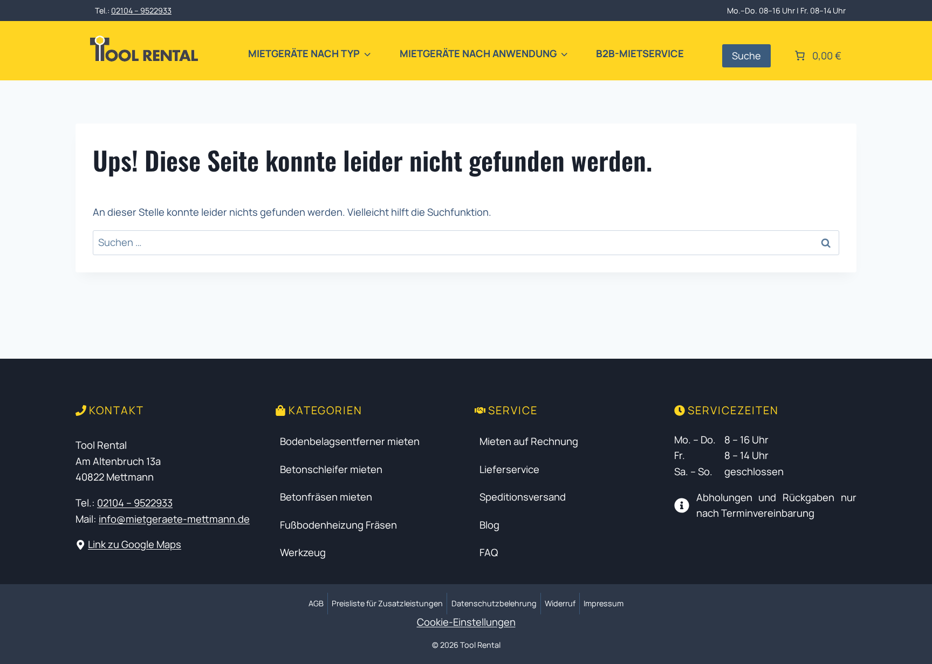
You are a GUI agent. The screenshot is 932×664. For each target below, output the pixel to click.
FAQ (488, 552)
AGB (316, 603)
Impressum (603, 603)
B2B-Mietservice (640, 53)
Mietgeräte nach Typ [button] (304, 53)
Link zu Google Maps (134, 544)
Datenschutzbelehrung (494, 603)
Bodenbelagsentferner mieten (350, 441)
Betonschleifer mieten (331, 469)
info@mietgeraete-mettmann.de (174, 519)
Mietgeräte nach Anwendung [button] (478, 53)
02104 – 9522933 (141, 10)
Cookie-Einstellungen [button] (466, 622)
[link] (817, 55)
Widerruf (560, 603)
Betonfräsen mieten (326, 497)
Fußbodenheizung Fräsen (338, 525)
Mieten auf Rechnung (528, 441)
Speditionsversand (522, 497)
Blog (489, 525)
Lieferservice (509, 469)
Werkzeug (303, 552)
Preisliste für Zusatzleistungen (387, 603)
